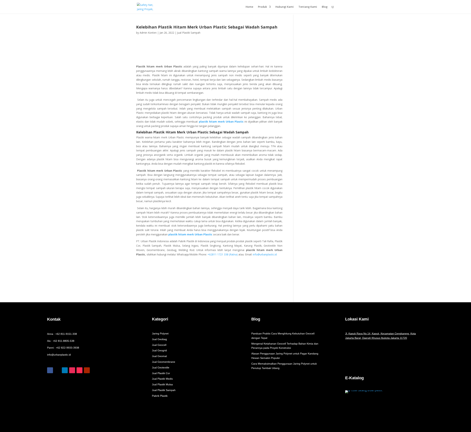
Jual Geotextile (160, 367)
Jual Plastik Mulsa (162, 384)
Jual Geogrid (159, 350)
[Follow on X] (57, 370)
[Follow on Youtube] (87, 370)
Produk (262, 7)
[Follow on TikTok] (79, 370)
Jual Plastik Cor (161, 373)
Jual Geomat (159, 356)
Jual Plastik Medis (162, 378)
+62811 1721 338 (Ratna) (223, 254)
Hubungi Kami (284, 7)
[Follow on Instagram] (72, 370)
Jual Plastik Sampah (188, 32)
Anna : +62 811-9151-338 (62, 333)
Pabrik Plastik (160, 395)
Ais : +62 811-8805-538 (60, 340)
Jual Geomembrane (163, 361)
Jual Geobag (159, 339)
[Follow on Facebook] (50, 370)
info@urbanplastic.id (265, 254)
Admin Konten (148, 32)
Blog (324, 7)
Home (249, 7)
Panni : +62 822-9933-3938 (63, 347)
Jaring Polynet (160, 333)
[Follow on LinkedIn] (65, 370)
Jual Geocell (159, 344)
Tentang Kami (307, 7)
